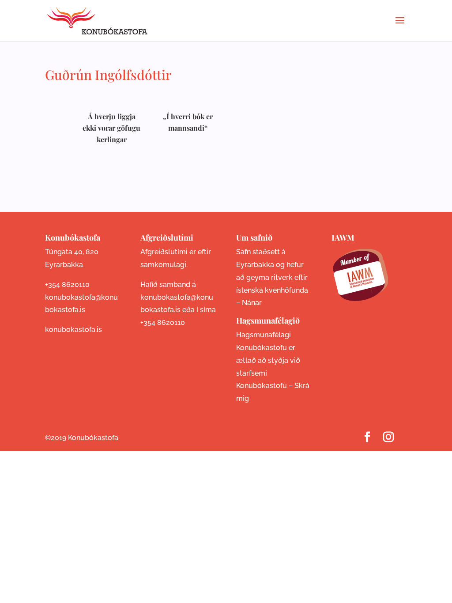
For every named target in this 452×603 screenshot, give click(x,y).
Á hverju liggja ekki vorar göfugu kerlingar (111, 128)
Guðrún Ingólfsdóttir (108, 74)
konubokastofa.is (73, 329)
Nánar (252, 302)
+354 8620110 (67, 284)
